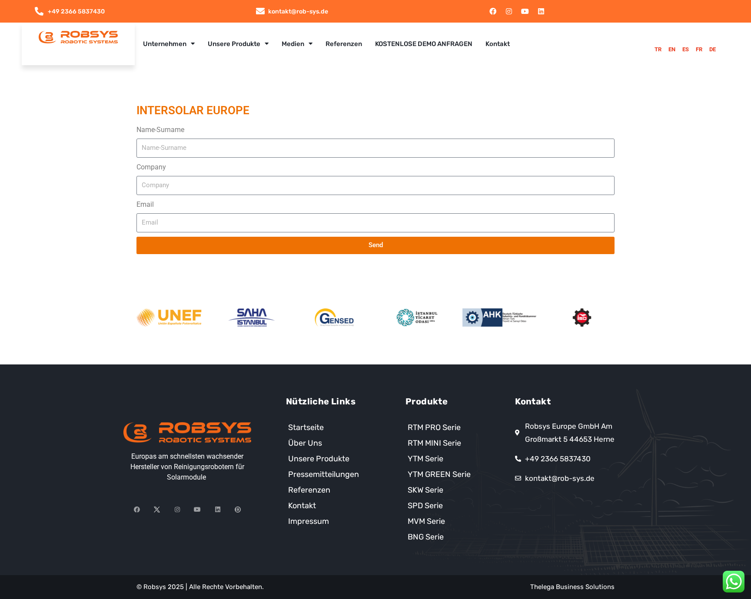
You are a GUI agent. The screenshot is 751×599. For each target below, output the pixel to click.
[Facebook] (493, 11)
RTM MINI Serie (434, 443)
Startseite (306, 427)
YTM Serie (425, 458)
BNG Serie (426, 537)
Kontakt (497, 44)
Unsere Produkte (234, 44)
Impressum (308, 521)
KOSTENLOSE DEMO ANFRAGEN (423, 44)
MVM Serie (426, 521)
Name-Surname (160, 130)
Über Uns (305, 443)
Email (145, 204)
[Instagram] (509, 11)
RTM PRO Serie (434, 427)
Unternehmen (164, 44)
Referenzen (344, 44)
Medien (293, 44)
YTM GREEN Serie (439, 474)
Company (151, 167)
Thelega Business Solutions (572, 587)
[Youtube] (525, 11)
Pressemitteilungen (323, 474)
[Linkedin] (541, 11)
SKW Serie (425, 490)
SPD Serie (425, 505)
